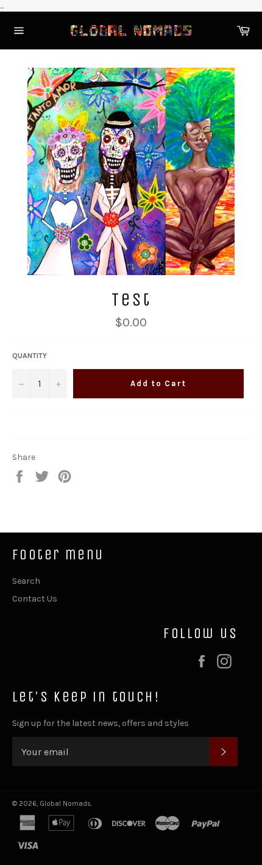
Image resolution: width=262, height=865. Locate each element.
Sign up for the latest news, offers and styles (100, 723)
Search (26, 581)
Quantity (29, 355)
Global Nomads (65, 804)
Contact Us (34, 599)
